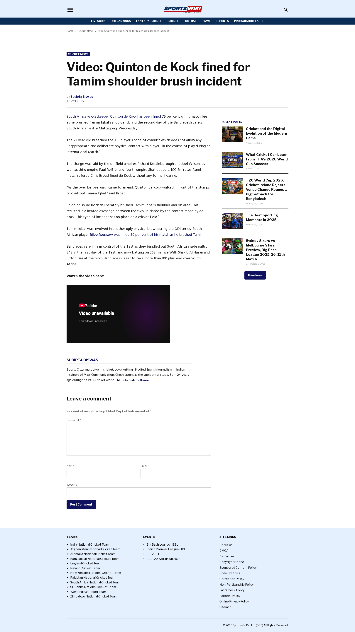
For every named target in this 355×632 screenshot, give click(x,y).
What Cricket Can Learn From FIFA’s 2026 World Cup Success (267, 159)
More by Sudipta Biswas (133, 380)
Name (70, 465)
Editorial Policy (229, 596)
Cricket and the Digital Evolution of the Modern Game (266, 133)
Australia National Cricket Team (92, 554)
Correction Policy (231, 579)
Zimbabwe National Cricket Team (93, 596)
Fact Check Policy (231, 590)
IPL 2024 (153, 554)
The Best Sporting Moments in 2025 (262, 217)
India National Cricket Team (89, 544)
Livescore (98, 21)
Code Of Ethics (229, 573)
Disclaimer (226, 556)
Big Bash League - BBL (162, 544)
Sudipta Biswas (81, 96)
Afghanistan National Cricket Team (95, 549)
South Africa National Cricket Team (95, 582)
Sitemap (225, 607)
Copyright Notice (231, 562)
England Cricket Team (85, 563)
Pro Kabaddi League (249, 21)
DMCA (224, 550)
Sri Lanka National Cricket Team (93, 587)
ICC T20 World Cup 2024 (164, 559)
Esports (222, 21)
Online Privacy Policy (234, 601)
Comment (74, 420)
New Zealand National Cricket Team (95, 573)
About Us (225, 545)
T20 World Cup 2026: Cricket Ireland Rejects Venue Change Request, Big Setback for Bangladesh (266, 189)
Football (191, 21)
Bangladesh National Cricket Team (94, 559)
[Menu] (70, 10)
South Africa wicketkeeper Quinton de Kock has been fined (114, 116)
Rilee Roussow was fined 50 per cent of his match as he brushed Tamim (147, 235)
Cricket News (86, 31)
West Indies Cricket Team (88, 592)
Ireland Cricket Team (85, 568)
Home (70, 31)
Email (144, 465)
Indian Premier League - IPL (166, 549)
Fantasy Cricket (148, 21)
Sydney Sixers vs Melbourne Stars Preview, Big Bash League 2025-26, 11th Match (265, 249)
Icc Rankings (121, 21)
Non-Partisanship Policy (236, 584)
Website (72, 484)
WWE (207, 21)
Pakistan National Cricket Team (92, 577)
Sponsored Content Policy (237, 567)
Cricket (172, 21)
